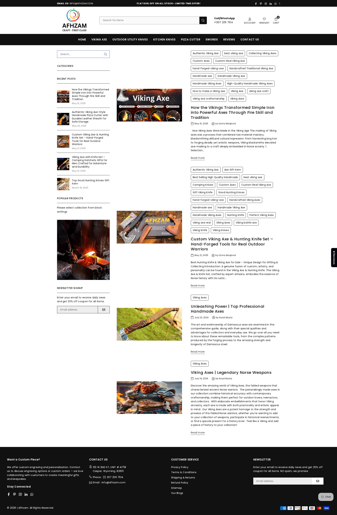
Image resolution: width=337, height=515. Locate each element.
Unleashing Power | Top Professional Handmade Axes (227, 309)
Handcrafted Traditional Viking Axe (251, 68)
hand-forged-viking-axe (208, 68)
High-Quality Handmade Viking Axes (250, 83)
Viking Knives (221, 230)
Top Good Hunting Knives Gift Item (90, 182)
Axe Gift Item (232, 169)
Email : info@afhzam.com (109, 482)
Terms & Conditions (183, 472)
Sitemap (176, 488)
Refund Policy (179, 482)
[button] (276, 20)
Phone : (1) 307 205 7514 (108, 477)
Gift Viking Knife (203, 192)
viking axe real (202, 222)
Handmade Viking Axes (207, 83)
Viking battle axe (246, 222)
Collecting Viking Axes (262, 53)
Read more (198, 158)
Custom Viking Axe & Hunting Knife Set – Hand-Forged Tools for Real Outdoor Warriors (232, 244)
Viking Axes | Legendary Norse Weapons (231, 372)
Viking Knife (200, 230)
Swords (212, 39)
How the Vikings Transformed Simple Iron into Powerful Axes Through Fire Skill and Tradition (233, 112)
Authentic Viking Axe (206, 53)
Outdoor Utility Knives (130, 39)
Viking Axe (237, 91)
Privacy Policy (179, 467)
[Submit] (105, 54)
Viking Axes (237, 98)
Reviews (229, 39)
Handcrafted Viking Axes (244, 200)
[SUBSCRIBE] (104, 309)
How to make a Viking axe (209, 91)
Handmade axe (202, 76)
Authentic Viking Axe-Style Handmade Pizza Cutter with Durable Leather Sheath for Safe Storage (90, 116)
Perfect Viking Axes (262, 215)
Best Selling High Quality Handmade (215, 177)
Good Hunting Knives (231, 192)
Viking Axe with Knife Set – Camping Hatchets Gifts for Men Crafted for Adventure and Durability (89, 161)
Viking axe (99, 39)
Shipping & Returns (183, 477)
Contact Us (249, 39)
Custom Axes (201, 61)
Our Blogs (177, 493)
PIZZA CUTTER (190, 39)
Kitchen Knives (164, 39)
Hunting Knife (235, 215)
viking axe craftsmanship (209, 98)
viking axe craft (259, 91)
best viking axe (233, 53)
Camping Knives (203, 185)
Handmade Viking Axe (231, 76)
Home (82, 39)
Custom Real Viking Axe (230, 61)
